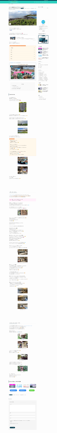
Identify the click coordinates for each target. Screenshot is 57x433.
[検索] (47, 0)
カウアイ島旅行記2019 (41, 75)
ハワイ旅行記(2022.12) (45, 78)
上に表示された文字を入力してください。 (14, 423)
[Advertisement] (22, 184)
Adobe (39, 63)
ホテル (35, 8)
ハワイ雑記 (40, 67)
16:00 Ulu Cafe (14, 85)
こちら (44, 29)
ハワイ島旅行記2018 (45, 77)
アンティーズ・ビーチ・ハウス (17, 87)
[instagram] (44, 0)
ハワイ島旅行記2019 (40, 78)
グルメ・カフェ (28, 8)
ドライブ (43, 76)
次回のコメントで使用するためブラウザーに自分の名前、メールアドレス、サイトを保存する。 (20, 420)
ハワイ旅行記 (22, 8)
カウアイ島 (45, 74)
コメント (11, 404)
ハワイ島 (45, 76)
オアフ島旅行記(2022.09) (41, 74)
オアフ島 (25, 8)
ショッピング (40, 76)
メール (10, 415)
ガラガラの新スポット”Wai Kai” (20, 37)
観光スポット (43, 80)
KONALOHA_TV (12, 62)
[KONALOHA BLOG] (14, 2)
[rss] (46, 0)
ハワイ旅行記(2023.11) (32, 8)
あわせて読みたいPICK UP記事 (16, 88)
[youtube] (45, 0)
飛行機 (46, 80)
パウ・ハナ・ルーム (16, 86)
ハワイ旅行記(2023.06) (41, 79)
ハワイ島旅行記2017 (40, 77)
